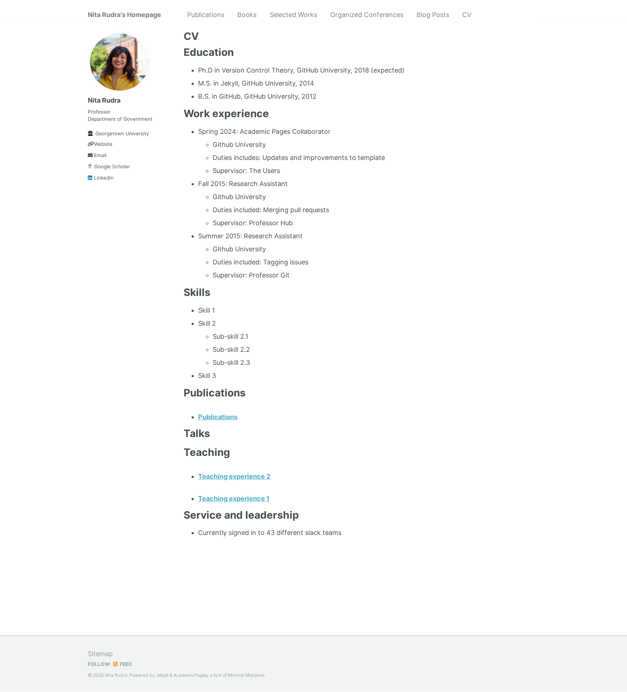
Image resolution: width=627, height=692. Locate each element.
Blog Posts (433, 14)
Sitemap (100, 654)
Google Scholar (112, 166)
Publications (205, 14)
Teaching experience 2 (234, 476)
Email (100, 155)
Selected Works (293, 14)
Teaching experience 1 (234, 498)
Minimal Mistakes (246, 675)
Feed (125, 664)
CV (466, 14)
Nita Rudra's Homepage (124, 14)
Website (103, 144)
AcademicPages (190, 675)
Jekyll (162, 675)
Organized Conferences (366, 14)
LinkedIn (104, 178)
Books (247, 14)
